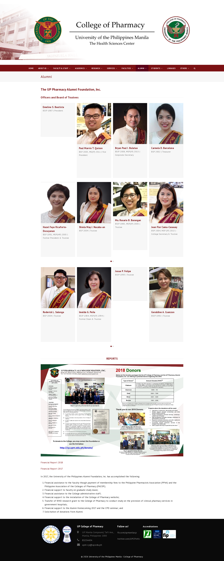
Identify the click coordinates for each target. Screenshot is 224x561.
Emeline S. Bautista (53, 107)
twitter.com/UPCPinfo (128, 538)
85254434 (87, 540)
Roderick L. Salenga (53, 312)
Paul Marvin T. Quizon (91, 148)
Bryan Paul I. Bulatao (126, 148)
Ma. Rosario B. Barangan (128, 220)
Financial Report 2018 (52, 462)
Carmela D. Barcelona (162, 148)
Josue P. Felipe (123, 271)
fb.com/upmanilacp (127, 532)
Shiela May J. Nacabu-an (92, 227)
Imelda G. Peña (87, 312)
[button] (111, 261)
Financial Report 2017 (52, 468)
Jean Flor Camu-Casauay (164, 227)
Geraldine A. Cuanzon (162, 312)
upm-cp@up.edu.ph (92, 545)
